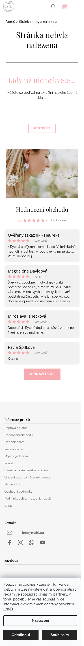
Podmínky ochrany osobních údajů (28, 498)
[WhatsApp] (31, 542)
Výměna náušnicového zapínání (26, 470)
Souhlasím (60, 635)
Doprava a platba (15, 428)
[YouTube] (42, 542)
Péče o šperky (14, 449)
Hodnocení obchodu (42, 209)
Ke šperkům (42, 128)
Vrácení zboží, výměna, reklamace (27, 477)
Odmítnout (21, 635)
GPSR (8, 505)
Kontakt (9, 463)
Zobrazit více (42, 374)
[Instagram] (20, 542)
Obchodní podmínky (18, 491)
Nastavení (40, 620)
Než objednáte (14, 442)
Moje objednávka (16, 456)
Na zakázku (12, 484)
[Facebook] (9, 542)
